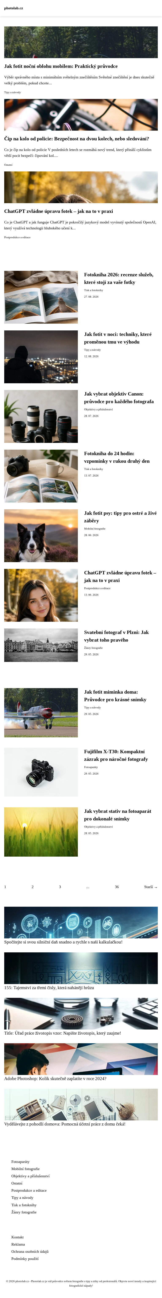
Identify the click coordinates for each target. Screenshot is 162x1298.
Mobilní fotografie (94, 528)
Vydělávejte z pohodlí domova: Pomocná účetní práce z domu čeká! (65, 1123)
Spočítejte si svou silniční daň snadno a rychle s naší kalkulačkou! (63, 941)
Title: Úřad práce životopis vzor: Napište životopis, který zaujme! (62, 1033)
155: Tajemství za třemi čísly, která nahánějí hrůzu (49, 987)
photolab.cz (13, 8)
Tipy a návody (12, 92)
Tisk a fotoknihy (93, 290)
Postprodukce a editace (17, 237)
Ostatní (8, 164)
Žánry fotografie (93, 647)
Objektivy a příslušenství (98, 409)
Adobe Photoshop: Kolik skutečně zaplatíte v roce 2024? (55, 1078)
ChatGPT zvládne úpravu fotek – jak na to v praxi (58, 211)
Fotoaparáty (91, 767)
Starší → (151, 887)
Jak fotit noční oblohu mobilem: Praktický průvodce (61, 66)
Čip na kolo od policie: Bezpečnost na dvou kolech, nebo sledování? (76, 138)
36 (117, 887)
